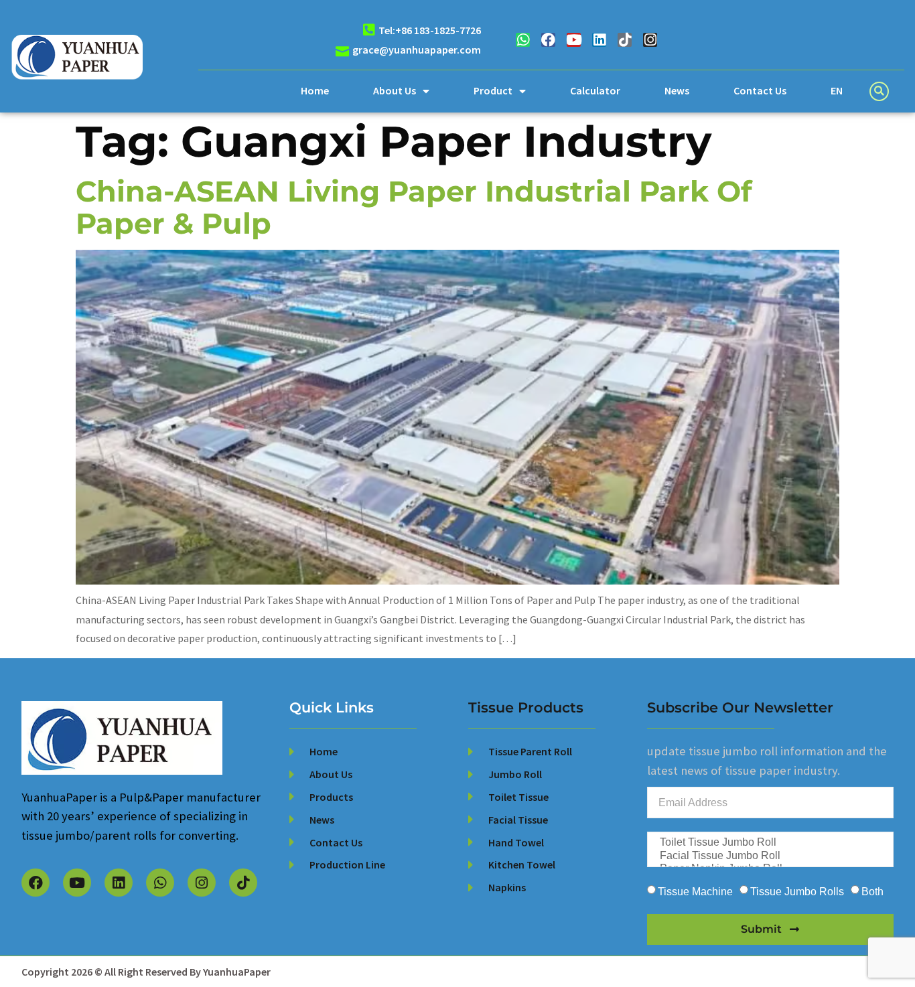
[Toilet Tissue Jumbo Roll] (768, 842)
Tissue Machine (695, 891)
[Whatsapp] (523, 40)
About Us (394, 90)
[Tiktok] (625, 40)
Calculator (595, 90)
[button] (879, 91)
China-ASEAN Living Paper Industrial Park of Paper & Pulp (414, 207)
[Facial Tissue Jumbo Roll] (768, 856)
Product (493, 90)
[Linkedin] (599, 40)
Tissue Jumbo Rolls (797, 891)
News (676, 90)
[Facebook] (548, 40)
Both (872, 891)
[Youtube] (574, 40)
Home (315, 90)
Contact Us (759, 90)
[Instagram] (650, 40)
